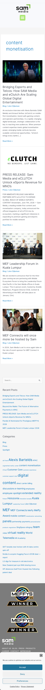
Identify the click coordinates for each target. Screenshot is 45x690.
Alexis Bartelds (20, 460)
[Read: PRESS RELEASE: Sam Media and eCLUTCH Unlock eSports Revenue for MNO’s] (22, 160)
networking (38, 516)
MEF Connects (18, 510)
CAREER (5, 651)
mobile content (18, 515)
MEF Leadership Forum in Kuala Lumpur (20, 265)
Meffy (31, 510)
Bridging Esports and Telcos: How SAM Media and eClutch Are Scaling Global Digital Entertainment (20, 94)
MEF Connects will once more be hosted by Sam (19, 337)
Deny (22, 674)
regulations (12, 527)
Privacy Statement (27, 686)
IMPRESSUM (25, 651)
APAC (35, 460)
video (5, 533)
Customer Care (14, 469)
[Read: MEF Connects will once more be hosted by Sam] (22, 320)
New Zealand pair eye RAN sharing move (19, 565)
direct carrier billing (24, 483)
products (5, 527)
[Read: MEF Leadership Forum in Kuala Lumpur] (22, 246)
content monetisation (29, 465)
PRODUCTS (30, 648)
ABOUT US (6, 648)
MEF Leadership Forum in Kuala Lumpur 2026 (21, 428)
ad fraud (5, 460)
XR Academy (20, 538)
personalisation (35, 522)
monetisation (30, 516)
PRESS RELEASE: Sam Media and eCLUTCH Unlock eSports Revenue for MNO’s (22, 180)
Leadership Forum (18, 504)
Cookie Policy (15, 686)
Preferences (22, 681)
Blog (4, 106)
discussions (8, 488)
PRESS (21, 648)
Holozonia (13, 498)
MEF (6, 510)
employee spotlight (12, 493)
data (15, 476)
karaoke (29, 499)
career (17, 466)
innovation (23, 499)
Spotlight (6, 450)
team (36, 527)
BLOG (14, 648)
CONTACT (14, 651)
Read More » (8, 141)
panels (7, 521)
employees (30, 489)
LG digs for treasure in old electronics (18, 561)
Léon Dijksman (31, 504)
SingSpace (20, 527)
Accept (22, 667)
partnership (16, 521)
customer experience (29, 470)
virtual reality (16, 532)
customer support (8, 476)
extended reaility (32, 493)
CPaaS (5, 470)
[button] (41, 655)
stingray (29, 527)
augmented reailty (8, 466)
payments (26, 521)
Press (5, 190)
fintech (5, 499)
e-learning (20, 488)
